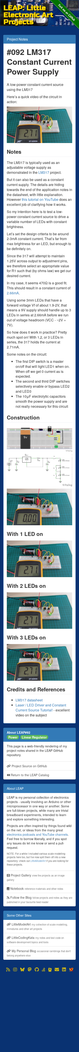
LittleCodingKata (35, 939)
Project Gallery (36, 877)
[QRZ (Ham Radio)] (49, 970)
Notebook (36, 888)
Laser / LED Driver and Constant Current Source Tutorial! (41, 707)
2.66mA (13, 292)
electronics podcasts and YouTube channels (37, 834)
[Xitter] (71, 970)
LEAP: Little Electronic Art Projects (28, 8)
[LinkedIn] (64, 970)
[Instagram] (15, 970)
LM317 (43, 172)
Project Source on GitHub (29, 766)
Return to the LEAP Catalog (29, 775)
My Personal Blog (39, 953)
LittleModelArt (38, 861)
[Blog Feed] (8, 970)
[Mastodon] (29, 970)
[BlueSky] (22, 970)
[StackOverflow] (43, 970)
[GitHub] (37, 970)
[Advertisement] (39, 1012)
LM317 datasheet (29, 699)
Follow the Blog (39, 899)
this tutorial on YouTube (40, 199)
